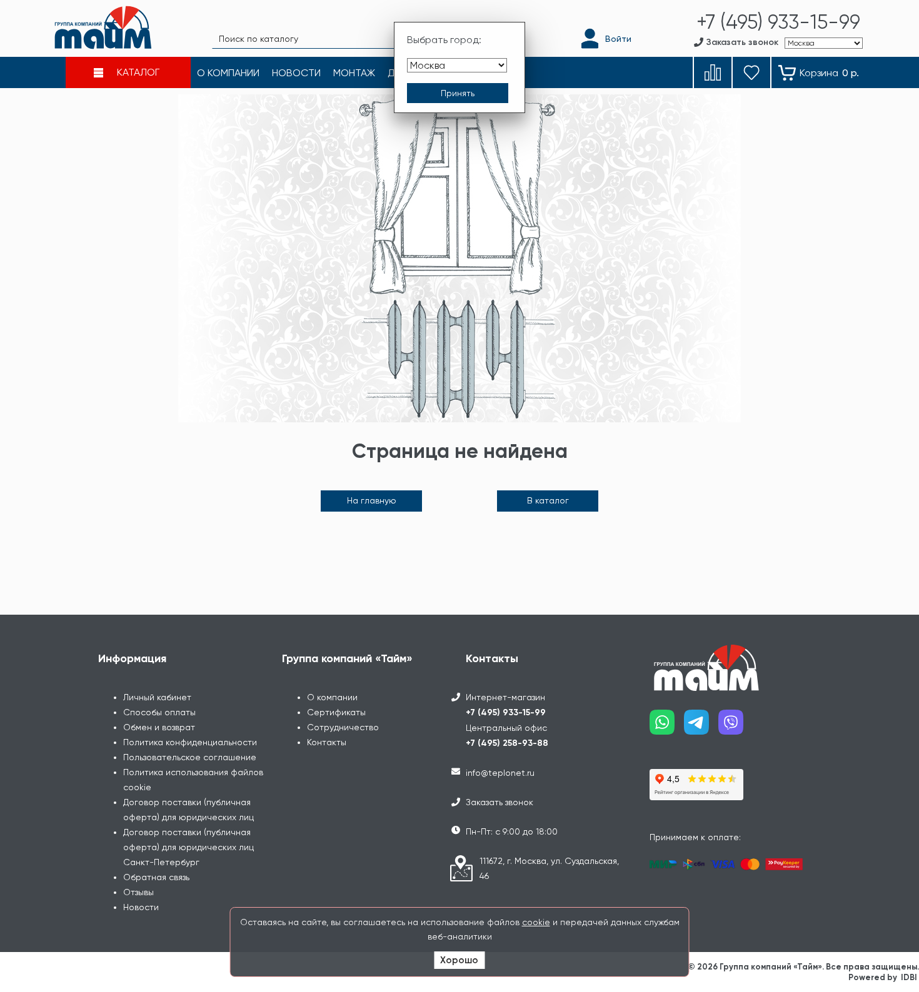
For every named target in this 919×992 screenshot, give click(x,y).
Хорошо (459, 960)
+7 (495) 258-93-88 (507, 743)
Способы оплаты (159, 712)
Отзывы (138, 892)
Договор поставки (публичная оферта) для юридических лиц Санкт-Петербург (188, 847)
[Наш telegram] (701, 727)
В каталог (548, 500)
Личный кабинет (157, 697)
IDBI (909, 977)
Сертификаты (336, 712)
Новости (141, 907)
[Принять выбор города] (457, 93)
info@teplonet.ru (500, 773)
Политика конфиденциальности (190, 742)
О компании (332, 697)
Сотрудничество (343, 727)
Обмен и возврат (159, 727)
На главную (371, 500)
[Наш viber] (735, 727)
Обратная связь (156, 877)
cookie (536, 922)
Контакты (326, 742)
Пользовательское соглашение (189, 757)
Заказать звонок (499, 802)
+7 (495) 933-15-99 (506, 712)
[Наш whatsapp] (667, 727)
